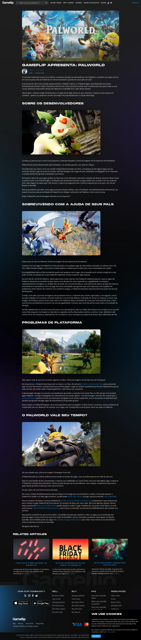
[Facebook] (33, 596)
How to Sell (56, 599)
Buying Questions (78, 595)
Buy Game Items (78, 602)
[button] (46, 3)
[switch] (108, 3)
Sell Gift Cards (57, 612)
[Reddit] (36, 596)
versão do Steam (28, 398)
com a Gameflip (110, 496)
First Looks (39, 70)
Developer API (116, 605)
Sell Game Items (58, 605)
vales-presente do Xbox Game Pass (46, 508)
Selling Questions (58, 602)
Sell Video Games (58, 609)
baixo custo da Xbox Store (46, 505)
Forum (113, 599)
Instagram (68, 520)
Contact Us (115, 609)
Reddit (60, 520)
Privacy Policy (40, 623)
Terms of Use (29, 623)
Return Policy (116, 602)
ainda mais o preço (75, 496)
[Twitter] (25, 596)
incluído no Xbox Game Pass (92, 384)
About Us (20, 623)
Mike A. (31, 70)
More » (27, 574)
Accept (96, 636)
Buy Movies (76, 612)
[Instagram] (29, 596)
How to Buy (76, 599)
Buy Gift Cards (77, 609)
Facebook (77, 520)
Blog (14, 623)
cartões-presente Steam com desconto (76, 501)
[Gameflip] (8, 3)
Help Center (115, 595)
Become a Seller (58, 595)
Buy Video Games (78, 605)
